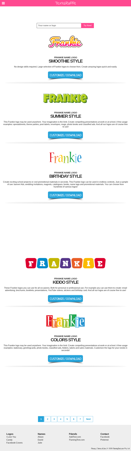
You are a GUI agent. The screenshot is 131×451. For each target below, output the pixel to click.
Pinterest (104, 440)
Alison (40, 437)
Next (88, 419)
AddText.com (75, 437)
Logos (9, 434)
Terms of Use (101, 448)
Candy (9, 440)
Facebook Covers (14, 443)
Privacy (93, 448)
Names (41, 434)
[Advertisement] (66, 13)
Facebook (105, 437)
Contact (104, 434)
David (40, 440)
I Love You (11, 437)
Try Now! (88, 25)
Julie (40, 443)
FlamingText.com (77, 440)
